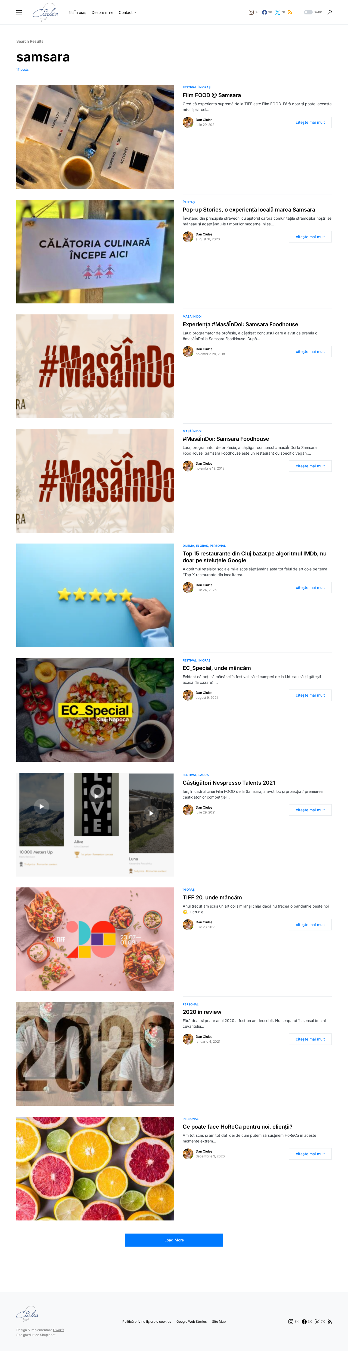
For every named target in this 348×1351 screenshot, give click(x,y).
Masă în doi (192, 316)
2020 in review (202, 1012)
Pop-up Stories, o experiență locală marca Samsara (249, 209)
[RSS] (290, 12)
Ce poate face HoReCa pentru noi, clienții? (238, 1126)
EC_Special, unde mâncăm (217, 668)
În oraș (204, 87)
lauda (203, 775)
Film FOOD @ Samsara (212, 95)
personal (218, 546)
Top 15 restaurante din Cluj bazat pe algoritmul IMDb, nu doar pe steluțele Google (255, 557)
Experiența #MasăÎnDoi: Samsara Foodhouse (240, 324)
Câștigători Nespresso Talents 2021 (229, 782)
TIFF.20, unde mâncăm (212, 897)
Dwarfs (58, 1330)
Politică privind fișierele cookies (146, 1321)
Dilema (188, 546)
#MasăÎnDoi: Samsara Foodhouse (226, 439)
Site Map (219, 1321)
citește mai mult (310, 122)
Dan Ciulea (204, 120)
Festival (190, 87)
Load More (174, 1240)
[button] (19, 12)
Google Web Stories (191, 1321)
